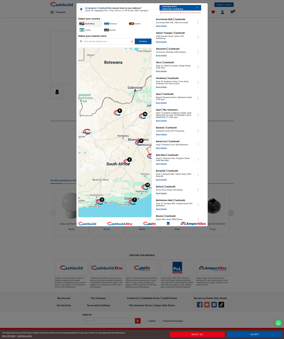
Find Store (143, 41)
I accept (254, 334)
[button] (179, 22)
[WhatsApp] (278, 323)
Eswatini (137, 24)
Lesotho (88, 30)
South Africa (89, 24)
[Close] (205, 6)
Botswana (113, 24)
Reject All (197, 334)
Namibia (113, 30)
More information (9, 336)
